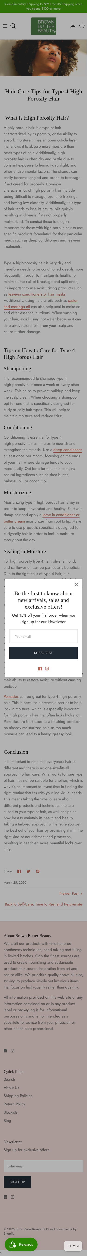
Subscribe (43, 652)
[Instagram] (47, 668)
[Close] (76, 584)
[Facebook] (40, 668)
